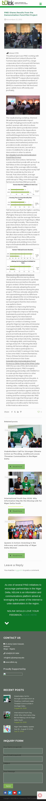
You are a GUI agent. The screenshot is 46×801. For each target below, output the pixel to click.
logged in (19, 570)
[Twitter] (10, 793)
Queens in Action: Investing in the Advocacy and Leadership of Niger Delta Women (20, 545)
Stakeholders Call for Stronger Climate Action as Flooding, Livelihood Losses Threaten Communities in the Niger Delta (24, 701)
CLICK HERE (30, 615)
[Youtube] (14, 793)
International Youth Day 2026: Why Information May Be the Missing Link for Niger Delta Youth (23, 500)
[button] (41, 4)
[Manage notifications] (40, 795)
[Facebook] (5, 793)
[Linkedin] (19, 793)
